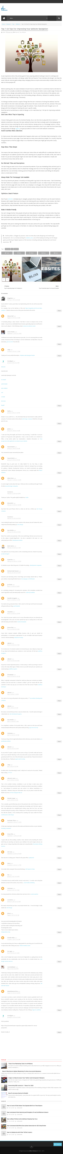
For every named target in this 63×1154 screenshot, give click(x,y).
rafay (8, 349)
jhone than (10, 627)
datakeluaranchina (12, 991)
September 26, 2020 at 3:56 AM (14, 853)
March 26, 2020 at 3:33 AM (13, 629)
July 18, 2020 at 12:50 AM (13, 780)
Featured (8, 24)
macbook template (21, 621)
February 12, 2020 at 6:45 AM (14, 493)
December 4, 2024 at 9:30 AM (13, 1017)
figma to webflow (36, 1010)
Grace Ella (10, 834)
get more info (9, 341)
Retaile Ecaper (11, 798)
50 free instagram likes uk (16, 792)
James (9, 429)
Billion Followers (33, 1151)
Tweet (7, 253)
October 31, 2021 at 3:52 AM (13, 939)
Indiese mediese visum (25, 945)
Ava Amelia (10, 530)
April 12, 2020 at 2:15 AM (13, 721)
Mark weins (10, 546)
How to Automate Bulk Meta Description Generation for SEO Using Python (26, 1125)
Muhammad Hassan (13, 571)
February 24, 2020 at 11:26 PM (14, 561)
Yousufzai (10, 612)
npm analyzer (4, 388)
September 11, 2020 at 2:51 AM (14, 835)
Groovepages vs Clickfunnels (28, 579)
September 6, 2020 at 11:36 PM (14, 822)
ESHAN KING (11, 937)
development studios (17, 540)
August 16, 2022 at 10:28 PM (13, 993)
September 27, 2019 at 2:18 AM (14, 333)
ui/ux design (20, 524)
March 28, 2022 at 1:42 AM (13, 953)
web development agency (15, 714)
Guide (27, 497)
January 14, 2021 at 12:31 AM (14, 901)
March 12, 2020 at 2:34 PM (13, 586)
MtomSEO (10, 503)
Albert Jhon (10, 478)
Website (18, 24)
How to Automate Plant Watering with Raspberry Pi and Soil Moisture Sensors (27, 1112)
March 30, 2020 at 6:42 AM (13, 660)
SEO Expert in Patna (30, 869)
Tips (13, 24)
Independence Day (5, 932)
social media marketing (29, 882)
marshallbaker (11, 967)
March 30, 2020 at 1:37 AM (13, 645)
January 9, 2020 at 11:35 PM (13, 412)
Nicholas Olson (11, 820)
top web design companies (11, 486)
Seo (8, 875)
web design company (27, 419)
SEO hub (9, 852)
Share (19, 253)
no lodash (3, 379)
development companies (36, 565)
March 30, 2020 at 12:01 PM (13, 676)
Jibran (9, 913)
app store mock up (33, 727)
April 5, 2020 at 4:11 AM (12, 707)
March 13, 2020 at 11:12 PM (13, 600)
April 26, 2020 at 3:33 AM (13, 748)
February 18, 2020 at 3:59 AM (14, 532)
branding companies (6, 828)
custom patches (34, 894)
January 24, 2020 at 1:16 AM (13, 430)
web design (9, 907)
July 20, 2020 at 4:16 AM (12, 800)
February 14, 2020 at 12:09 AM (14, 504)
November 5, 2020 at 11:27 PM (14, 865)
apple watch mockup (20, 759)
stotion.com (29, 238)
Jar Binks (9, 584)
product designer (5, 553)
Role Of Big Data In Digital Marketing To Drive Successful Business (21, 1071)
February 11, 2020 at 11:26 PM (14, 480)
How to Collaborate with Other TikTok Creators (19, 1132)
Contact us (58, 1144)
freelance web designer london (27, 355)
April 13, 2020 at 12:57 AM (13, 735)
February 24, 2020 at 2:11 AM (14, 547)
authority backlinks (30, 592)
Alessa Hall (10, 316)
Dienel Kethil (11, 447)
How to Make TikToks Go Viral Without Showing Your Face (22, 1119)
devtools (3, 366)
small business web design (7, 814)
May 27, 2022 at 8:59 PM (12, 968)
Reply (59, 310)
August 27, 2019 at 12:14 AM (13, 317)
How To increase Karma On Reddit (18, 1093)
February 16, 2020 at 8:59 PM (14, 518)
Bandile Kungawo (12, 598)
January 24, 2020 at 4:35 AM (13, 460)
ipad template (16, 606)
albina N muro (11, 778)
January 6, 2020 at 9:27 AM (13, 362)
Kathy (9, 411)
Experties (10, 559)
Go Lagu (9, 951)
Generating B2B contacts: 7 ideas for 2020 (20, 1085)
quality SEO (31, 857)
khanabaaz (10, 674)
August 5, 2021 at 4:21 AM (13, 915)
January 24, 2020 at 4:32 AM (13, 448)
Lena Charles (11, 332)
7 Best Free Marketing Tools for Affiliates (20, 1063)
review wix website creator (29, 326)
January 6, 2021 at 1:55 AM (13, 890)
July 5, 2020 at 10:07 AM (12, 766)
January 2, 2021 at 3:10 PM (13, 876)
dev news (3, 401)
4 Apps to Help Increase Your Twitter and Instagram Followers (26, 1078)
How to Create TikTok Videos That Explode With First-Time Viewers (24, 1105)
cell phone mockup (18, 637)
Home (3, 24)
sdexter (9, 643)
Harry (8, 863)
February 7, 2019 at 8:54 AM (13, 299)
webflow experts (13, 669)
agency (18, 128)
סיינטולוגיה (10, 772)
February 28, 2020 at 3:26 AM (14, 572)
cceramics (10, 900)
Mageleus (10, 298)
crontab (3, 396)
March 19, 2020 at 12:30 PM (13, 613)
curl (2, 392)
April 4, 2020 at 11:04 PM (13, 694)
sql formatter (4, 384)
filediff (2, 405)
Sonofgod (10, 361)
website (10, 199)
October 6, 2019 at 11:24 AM (13, 351)
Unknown (10, 733)
